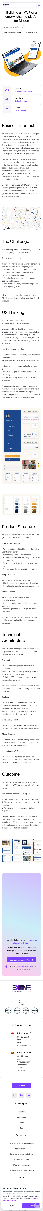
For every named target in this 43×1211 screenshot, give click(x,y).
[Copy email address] (16, 966)
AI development (21, 1149)
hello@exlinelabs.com (24, 966)
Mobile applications (21, 1165)
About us (21, 1112)
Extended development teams (21, 1170)
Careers (21, 1123)
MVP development (21, 1160)
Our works (21, 1117)
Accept (31, 1205)
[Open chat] (37, 1205)
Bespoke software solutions (21, 1154)
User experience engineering (21, 1143)
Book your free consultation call (21, 960)
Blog (21, 1128)
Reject (12, 1205)
